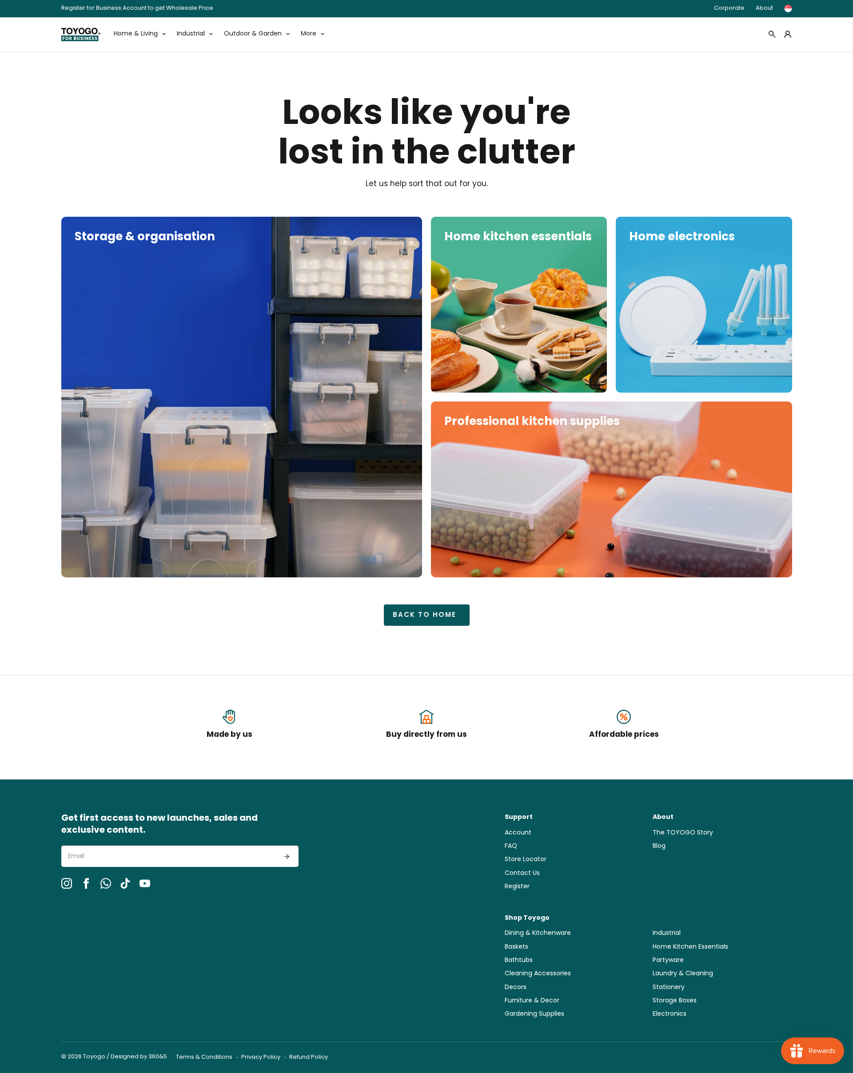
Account (518, 833)
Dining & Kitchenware (538, 933)
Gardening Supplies (534, 1014)
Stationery (669, 987)
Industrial (667, 933)
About (764, 8)
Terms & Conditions (204, 1057)
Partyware (668, 960)
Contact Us (522, 873)
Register (517, 887)
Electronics (669, 1014)
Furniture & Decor (532, 1001)
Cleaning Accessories (538, 974)
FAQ (511, 846)
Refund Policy (308, 1057)
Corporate (729, 8)
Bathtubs (519, 960)
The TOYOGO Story (683, 833)
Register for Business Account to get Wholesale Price (137, 8)
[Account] (787, 34)
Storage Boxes (675, 1001)
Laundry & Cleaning (683, 974)
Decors (515, 987)
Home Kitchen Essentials (690, 947)
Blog (659, 846)
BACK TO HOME (424, 615)
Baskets (516, 947)
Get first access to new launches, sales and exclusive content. (159, 825)
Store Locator (525, 859)
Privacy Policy (260, 1057)
